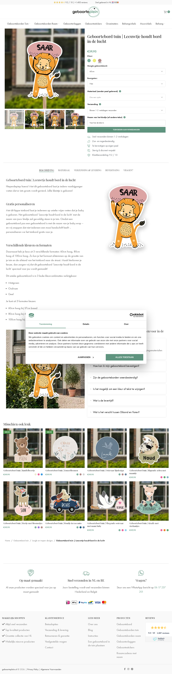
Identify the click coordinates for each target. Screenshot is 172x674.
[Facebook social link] (124, 669)
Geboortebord (124, 624)
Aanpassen (84, 357)
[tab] (46, 170)
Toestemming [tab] (45, 324)
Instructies (93, 635)
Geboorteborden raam (129, 635)
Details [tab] (86, 324)
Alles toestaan (124, 357)
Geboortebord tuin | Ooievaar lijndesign (105, 470)
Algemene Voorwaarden (51, 669)
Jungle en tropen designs (42, 540)
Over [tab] (126, 324)
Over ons (93, 624)
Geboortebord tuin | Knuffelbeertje (19, 470)
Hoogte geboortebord (97, 66)
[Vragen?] (141, 573)
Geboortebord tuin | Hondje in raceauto (63, 523)
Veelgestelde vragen (56, 641)
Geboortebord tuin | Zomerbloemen (61, 470)
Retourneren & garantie (57, 635)
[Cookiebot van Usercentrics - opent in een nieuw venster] (132, 315)
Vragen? (141, 580)
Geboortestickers (125, 647)
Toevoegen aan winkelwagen (126, 130)
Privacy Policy (32, 669)
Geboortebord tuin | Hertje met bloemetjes (22, 523)
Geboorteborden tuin (128, 630)
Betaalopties (51, 624)
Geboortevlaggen (126, 641)
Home (7, 540)
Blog (90, 630)
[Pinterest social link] (132, 669)
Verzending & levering (56, 630)
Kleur (89, 56)
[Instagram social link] (128, 669)
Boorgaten (92, 78)
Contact (49, 647)
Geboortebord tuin (21, 540)
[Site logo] (86, 11)
